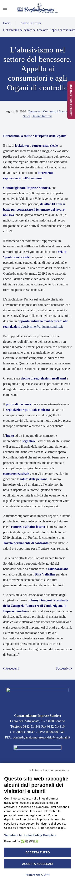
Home (6, 23)
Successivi (63, 668)
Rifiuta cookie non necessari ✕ (49, 770)
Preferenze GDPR (37, 874)
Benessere (34, 111)
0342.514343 (31, 726)
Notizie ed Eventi (30, 23)
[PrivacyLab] (29, 841)
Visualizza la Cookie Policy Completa (30, 835)
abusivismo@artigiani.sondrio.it (42, 326)
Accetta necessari (37, 864)
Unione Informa (42, 116)
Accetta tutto (37, 852)
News (26, 116)
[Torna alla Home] (37, 8)
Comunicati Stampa (56, 111)
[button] (5, 8)
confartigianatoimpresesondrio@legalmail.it (41, 737)
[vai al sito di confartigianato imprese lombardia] (37, 754)
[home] (37, 698)
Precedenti (12, 668)
